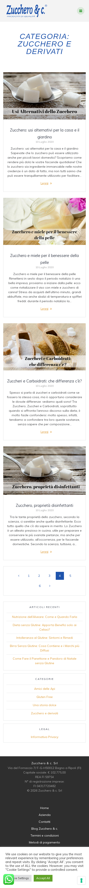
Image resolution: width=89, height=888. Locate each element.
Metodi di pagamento (44, 842)
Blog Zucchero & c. (44, 829)
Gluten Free (45, 697)
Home (44, 808)
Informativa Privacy (44, 737)
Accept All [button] (43, 878)
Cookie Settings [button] (18, 878)
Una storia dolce (44, 705)
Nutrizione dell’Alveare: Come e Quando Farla (44, 617)
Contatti (44, 822)
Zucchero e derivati (44, 713)
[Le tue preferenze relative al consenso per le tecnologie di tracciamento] (81, 880)
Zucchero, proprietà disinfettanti (44, 505)
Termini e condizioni (44, 835)
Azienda (45, 815)
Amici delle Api (44, 689)
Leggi (44, 183)
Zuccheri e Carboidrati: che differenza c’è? (44, 381)
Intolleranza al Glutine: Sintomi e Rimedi (44, 638)
